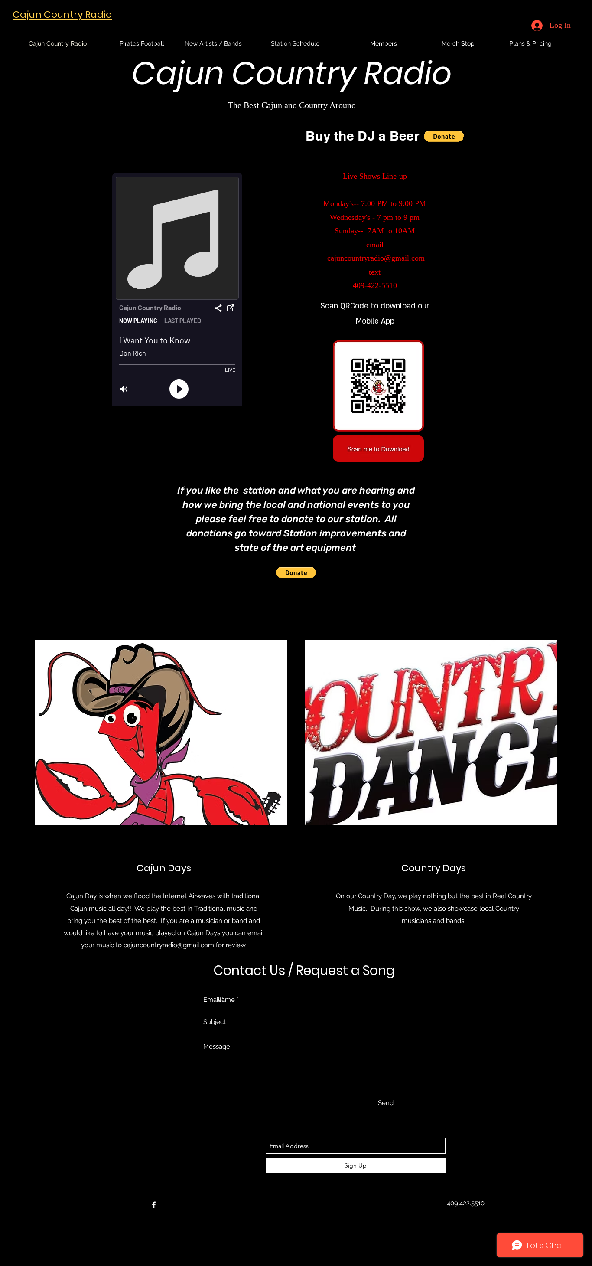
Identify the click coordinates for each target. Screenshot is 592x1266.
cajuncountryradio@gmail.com (376, 258)
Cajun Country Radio (62, 14)
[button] (444, 136)
